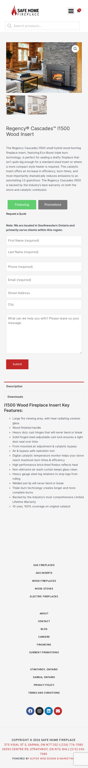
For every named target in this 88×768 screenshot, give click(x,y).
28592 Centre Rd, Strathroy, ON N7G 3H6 (35, 749)
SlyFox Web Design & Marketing (52, 758)
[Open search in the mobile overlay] (42, 26)
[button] (71, 11)
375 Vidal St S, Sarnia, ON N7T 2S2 (31, 745)
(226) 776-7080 (72, 745)
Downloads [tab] (15, 396)
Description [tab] (14, 386)
